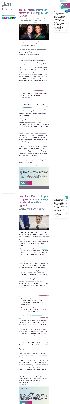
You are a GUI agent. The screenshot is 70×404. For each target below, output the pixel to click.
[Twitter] (9, 18)
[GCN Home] (6, 4)
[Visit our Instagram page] (47, 1)
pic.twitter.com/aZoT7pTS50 (34, 311)
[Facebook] (7, 18)
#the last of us (34, 187)
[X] (13, 18)
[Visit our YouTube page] (53, 1)
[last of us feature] (34, 32)
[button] (69, 10)
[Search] (66, 1)
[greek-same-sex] (34, 222)
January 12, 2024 (39, 104)
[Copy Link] (5, 18)
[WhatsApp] (11, 18)
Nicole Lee (35, 22)
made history (25, 150)
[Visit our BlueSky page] (50, 1)
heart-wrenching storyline (25, 135)
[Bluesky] (15, 18)
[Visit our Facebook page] (52, 1)
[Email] (3, 18)
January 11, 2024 (38, 315)
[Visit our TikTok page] (49, 1)
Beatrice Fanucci (33, 212)
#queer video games (28, 187)
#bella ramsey (22, 187)
